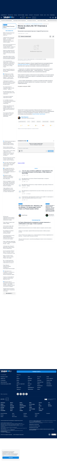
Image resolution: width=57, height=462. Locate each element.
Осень (38, 378)
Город (18, 382)
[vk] (21, 394)
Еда (17, 385)
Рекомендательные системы (33, 427)
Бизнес (18, 378)
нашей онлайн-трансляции (39, 114)
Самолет (33, 121)
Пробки (29, 17)
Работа (38, 383)
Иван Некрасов (24, 117)
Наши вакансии (4, 382)
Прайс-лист (3, 378)
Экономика (49, 383)
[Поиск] (50, 17)
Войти (22, 151)
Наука (29, 385)
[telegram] (18, 394)
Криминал (30, 378)
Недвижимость (31, 387)
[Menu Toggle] (1, 17)
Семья (38, 389)
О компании (3, 380)
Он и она (39, 376)
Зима (29, 376)
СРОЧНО (5, 24)
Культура (29, 380)
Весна (18, 380)
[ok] (26, 394)
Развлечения (39, 385)
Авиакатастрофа (45, 121)
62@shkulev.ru (12, 429)
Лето (29, 382)
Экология (48, 382)
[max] (23, 394)
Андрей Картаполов (22, 121)
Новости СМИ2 (21, 163)
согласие (6, 455)
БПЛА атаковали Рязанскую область (8, 27)
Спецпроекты (49, 385)
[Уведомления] (53, 17)
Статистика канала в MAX (6, 383)
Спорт (48, 376)
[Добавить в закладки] (50, 36)
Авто (18, 376)
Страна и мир (49, 380)
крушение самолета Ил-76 (24, 64)
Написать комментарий (26, 36)
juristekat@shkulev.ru (4, 431)
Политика (39, 380)
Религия (39, 387)
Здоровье (19, 389)
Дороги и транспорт (21, 383)
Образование (30, 389)
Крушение (38, 121)
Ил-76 (29, 121)
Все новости (9, 30)
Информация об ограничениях (34, 424)
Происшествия (40, 382)
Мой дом (29, 383)
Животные (19, 387)
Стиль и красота (50, 378)
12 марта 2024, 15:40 (21, 33)
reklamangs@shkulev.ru (37, 421)
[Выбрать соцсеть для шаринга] (53, 36)
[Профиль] (55, 17)
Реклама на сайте (4, 376)
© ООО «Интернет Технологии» (18, 434)
